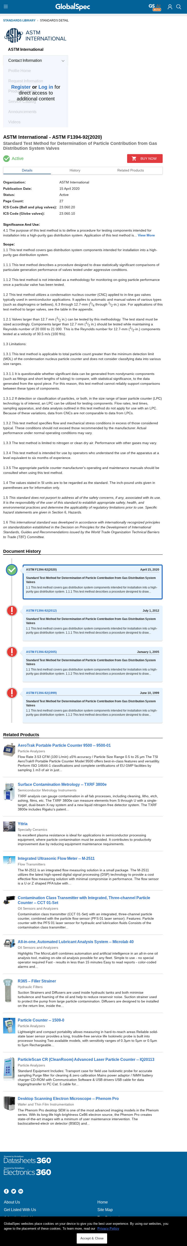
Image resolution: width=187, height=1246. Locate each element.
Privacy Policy (108, 1228)
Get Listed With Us (20, 1210)
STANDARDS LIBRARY (19, 20)
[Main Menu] (6, 7)
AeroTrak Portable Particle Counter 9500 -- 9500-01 (64, 745)
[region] (93, 1231)
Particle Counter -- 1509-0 (41, 1020)
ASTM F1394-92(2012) (41, 610)
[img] (170, 7)
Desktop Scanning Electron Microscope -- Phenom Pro (68, 1099)
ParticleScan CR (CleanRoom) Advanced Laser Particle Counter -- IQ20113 (86, 1059)
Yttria (23, 824)
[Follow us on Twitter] (13, 1192)
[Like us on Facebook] (6, 1192)
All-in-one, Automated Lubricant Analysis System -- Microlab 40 (76, 942)
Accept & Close (92, 1238)
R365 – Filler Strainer (37, 981)
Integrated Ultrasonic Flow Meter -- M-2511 (56, 858)
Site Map (105, 1210)
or (32, 87)
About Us (12, 1202)
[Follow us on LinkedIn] (20, 1192)
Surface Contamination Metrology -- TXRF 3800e (62, 784)
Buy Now (148, 158)
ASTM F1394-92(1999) (41, 693)
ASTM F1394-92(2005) (41, 652)
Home (102, 1202)
